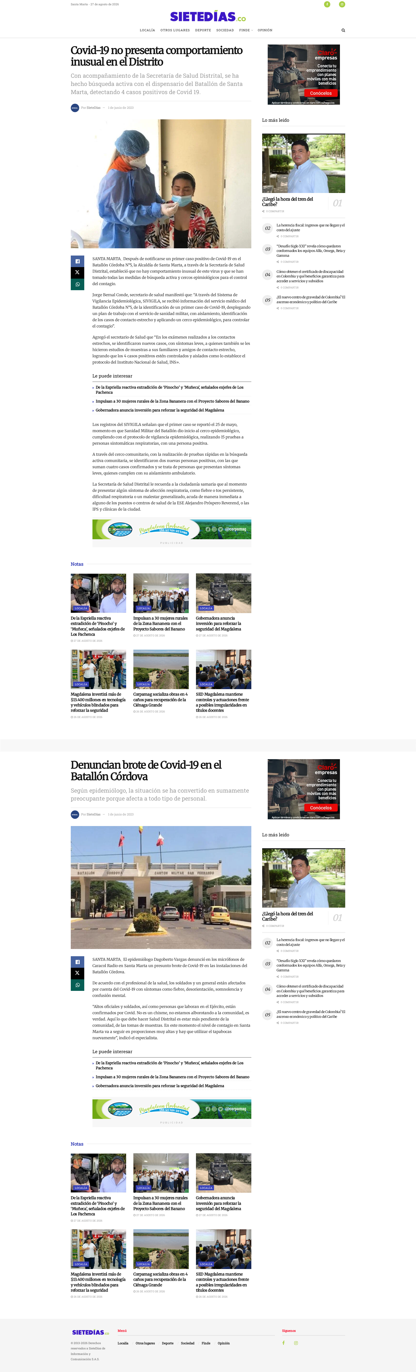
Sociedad (225, 30)
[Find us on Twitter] (335, 4)
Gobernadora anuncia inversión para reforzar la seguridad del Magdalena (160, 410)
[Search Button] (343, 30)
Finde (244, 30)
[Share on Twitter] (77, 273)
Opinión (265, 30)
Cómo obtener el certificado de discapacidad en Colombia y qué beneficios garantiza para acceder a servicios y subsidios (310, 276)
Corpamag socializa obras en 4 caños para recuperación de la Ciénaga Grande (160, 699)
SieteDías (93, 107)
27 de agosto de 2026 (87, 640)
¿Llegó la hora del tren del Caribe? (287, 201)
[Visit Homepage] (208, 15)
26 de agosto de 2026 (87, 717)
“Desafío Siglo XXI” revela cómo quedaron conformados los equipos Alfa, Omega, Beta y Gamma (311, 251)
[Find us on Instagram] (342, 4)
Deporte (203, 30)
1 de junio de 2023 (121, 107)
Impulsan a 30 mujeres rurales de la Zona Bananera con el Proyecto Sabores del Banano (172, 401)
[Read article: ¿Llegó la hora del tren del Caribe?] (303, 163)
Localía (147, 30)
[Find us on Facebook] (327, 4)
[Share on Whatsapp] (77, 284)
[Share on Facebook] (77, 261)
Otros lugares (175, 30)
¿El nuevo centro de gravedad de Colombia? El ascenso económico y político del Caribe (311, 299)
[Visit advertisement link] (171, 529)
